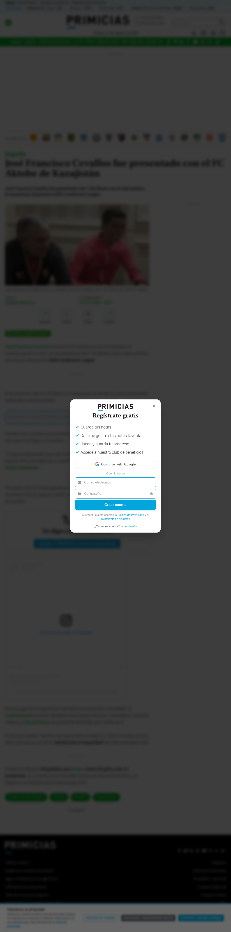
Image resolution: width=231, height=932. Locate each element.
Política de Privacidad (131, 515)
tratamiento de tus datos (115, 519)
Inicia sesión (128, 526)
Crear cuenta (115, 505)
